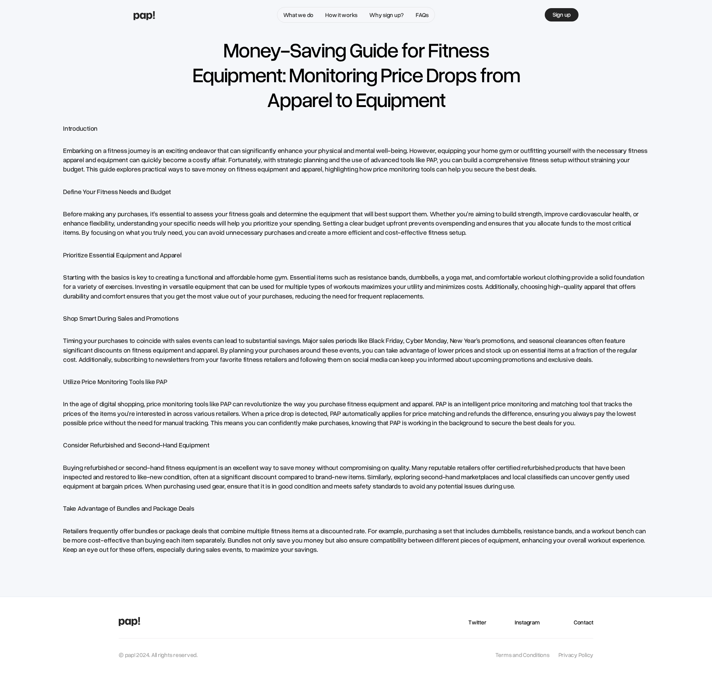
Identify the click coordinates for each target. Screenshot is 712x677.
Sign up (562, 14)
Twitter (477, 622)
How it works (341, 15)
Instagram (527, 622)
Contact (583, 622)
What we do (298, 15)
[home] (144, 15)
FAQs (422, 15)
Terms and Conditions (522, 654)
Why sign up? (386, 15)
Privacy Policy (576, 654)
